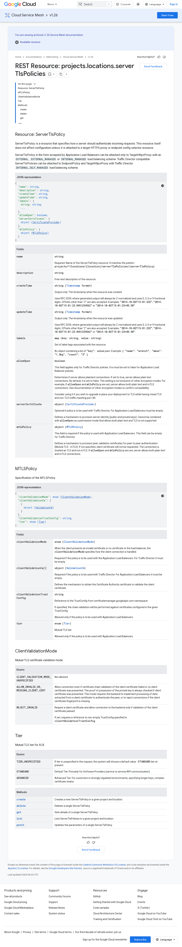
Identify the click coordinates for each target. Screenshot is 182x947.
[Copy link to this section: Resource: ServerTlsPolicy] (68, 135)
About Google (12, 932)
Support (53, 902)
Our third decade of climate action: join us (98, 932)
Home (18, 57)
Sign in (174, 4)
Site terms (40, 932)
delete (21, 805)
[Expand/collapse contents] (35, 84)
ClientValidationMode (75, 497)
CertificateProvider (46, 222)
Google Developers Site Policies (65, 868)
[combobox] (94, 4)
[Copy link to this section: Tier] (26, 736)
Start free (167, 15)
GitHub (97, 896)
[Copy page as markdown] (61, 74)
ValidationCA (43, 507)
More (50, 4)
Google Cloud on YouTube (152, 913)
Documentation (34, 57)
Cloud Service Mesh (27, 15)
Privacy (27, 932)
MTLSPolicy (40, 233)
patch (20, 825)
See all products (13, 896)
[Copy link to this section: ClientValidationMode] (60, 651)
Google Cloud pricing (15, 902)
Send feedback (153, 66)
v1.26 (54, 15)
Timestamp (73, 285)
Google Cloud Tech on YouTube (155, 919)
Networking (52, 57)
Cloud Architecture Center (107, 913)
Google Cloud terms (61, 932)
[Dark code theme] (162, 186)
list (19, 818)
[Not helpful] (164, 57)
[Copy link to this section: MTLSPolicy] (40, 469)
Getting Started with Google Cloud (112, 902)
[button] (49, 42)
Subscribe (140, 939)
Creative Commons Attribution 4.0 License (104, 864)
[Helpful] (159, 57)
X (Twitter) (144, 907)
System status (57, 913)
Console (126, 4)
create (21, 799)
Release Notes (57, 907)
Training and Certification (107, 919)
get (19, 812)
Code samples (101, 907)
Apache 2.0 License (18, 868)
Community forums (60, 896)
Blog (140, 896)
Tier (42, 521)
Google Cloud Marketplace (19, 907)
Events (141, 902)
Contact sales (12, 913)
